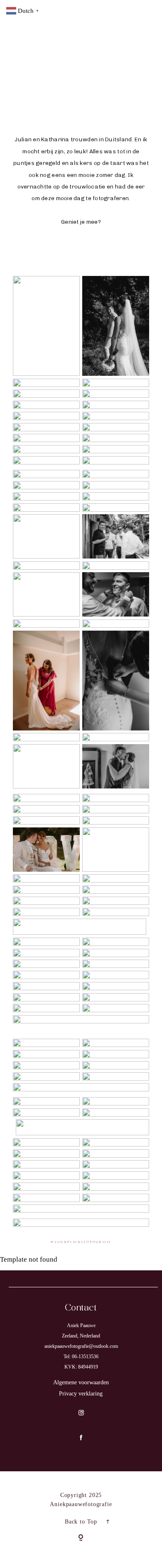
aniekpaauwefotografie (82, 1242)
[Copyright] (81, 1538)
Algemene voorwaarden (81, 1382)
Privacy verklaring (81, 1394)
